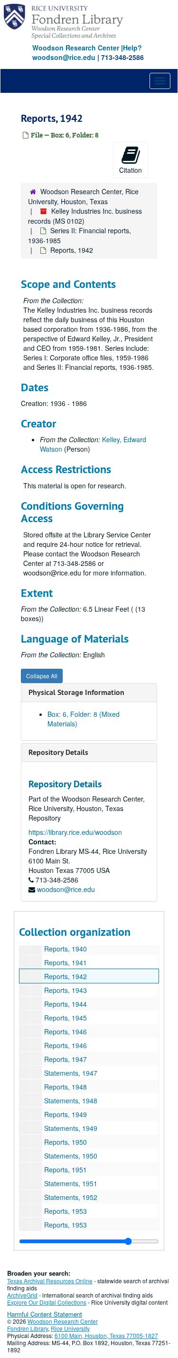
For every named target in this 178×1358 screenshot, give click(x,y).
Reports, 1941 (65, 962)
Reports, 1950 (65, 1142)
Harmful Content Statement (44, 1313)
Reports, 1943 (65, 990)
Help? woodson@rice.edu (87, 52)
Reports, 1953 (65, 1211)
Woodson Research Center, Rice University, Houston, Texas (83, 196)
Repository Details (58, 752)
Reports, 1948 (65, 1086)
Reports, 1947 (65, 1059)
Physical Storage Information (76, 692)
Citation (130, 170)
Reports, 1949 (65, 1114)
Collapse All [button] (41, 676)
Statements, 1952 (70, 1197)
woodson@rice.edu (66, 889)
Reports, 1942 (65, 976)
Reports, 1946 (65, 1031)
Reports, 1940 (65, 948)
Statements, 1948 (70, 1100)
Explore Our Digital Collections (46, 1302)
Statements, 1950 (70, 1155)
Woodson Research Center (75, 47)
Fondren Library (27, 1328)
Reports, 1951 (65, 1169)
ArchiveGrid (22, 1295)
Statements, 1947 (70, 1073)
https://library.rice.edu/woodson (75, 832)
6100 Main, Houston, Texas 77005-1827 (106, 1335)
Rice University (70, 1328)
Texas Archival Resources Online (50, 1281)
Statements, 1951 (70, 1183)
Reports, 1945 (65, 1017)
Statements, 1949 (70, 1128)
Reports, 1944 (65, 1004)
